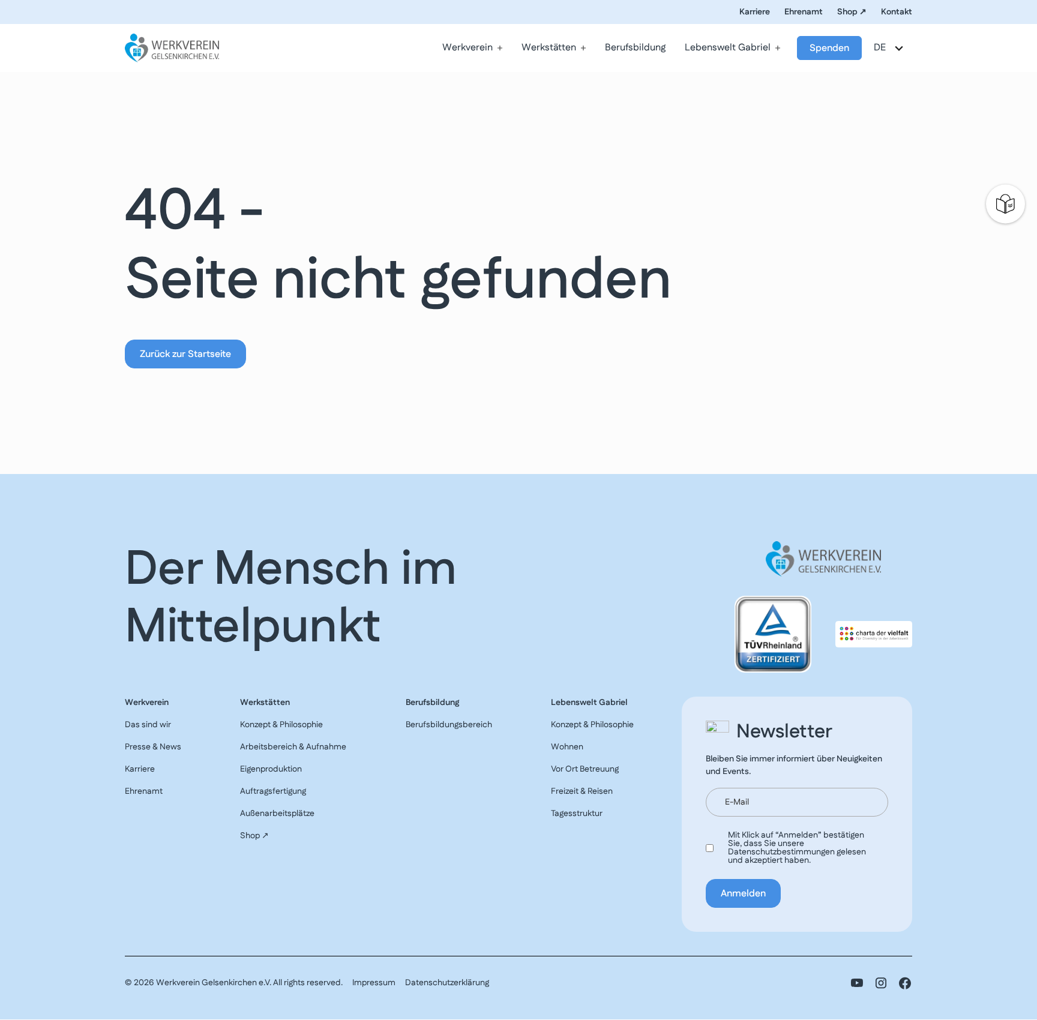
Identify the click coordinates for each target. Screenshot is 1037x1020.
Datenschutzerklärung (447, 983)
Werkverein (467, 48)
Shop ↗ (852, 12)
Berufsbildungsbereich (449, 725)
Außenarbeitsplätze (277, 814)
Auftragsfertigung (273, 791)
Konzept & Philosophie (281, 725)
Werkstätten (549, 48)
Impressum (373, 983)
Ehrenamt (803, 12)
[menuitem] (472, 48)
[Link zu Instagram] (881, 983)
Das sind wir (148, 725)
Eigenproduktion (271, 769)
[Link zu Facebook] (905, 983)
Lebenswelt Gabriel (728, 48)
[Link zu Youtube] (857, 983)
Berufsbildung (635, 48)
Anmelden (743, 894)
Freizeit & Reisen (582, 791)
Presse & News (153, 747)
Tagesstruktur (577, 814)
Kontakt (896, 12)
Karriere (754, 12)
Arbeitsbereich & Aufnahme (293, 747)
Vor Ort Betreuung (585, 769)
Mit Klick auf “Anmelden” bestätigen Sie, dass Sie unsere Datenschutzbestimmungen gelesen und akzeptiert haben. (797, 848)
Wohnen (567, 747)
